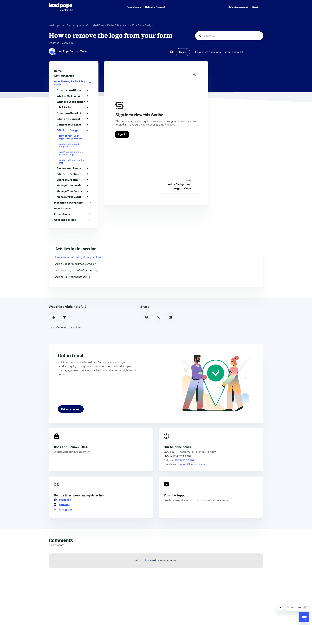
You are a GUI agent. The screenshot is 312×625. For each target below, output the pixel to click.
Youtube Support (176, 495)
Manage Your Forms (69, 191)
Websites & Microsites (68, 202)
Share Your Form (67, 179)
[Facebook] (146, 317)
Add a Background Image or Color (69, 145)
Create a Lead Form (69, 90)
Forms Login (134, 7)
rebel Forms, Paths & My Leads (110, 25)
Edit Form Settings (69, 174)
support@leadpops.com (192, 464)
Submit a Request (155, 7)
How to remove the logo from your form (70, 137)
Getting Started (64, 75)
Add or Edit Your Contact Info (72, 161)
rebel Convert (63, 208)
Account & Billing (65, 219)
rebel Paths (64, 107)
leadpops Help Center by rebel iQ (68, 25)
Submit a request (238, 7)
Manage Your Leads (69, 185)
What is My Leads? (68, 96)
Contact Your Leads (69, 124)
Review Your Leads (69, 168)
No (64, 317)
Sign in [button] (255, 7)
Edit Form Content (68, 118)
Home (58, 70)
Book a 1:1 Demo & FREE (71, 447)
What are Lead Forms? (71, 101)
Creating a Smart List (70, 113)
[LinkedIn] (170, 317)
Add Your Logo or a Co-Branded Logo (71, 153)
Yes (53, 317)
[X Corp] (158, 317)
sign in (148, 560)
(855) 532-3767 (184, 460)
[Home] (60, 7)
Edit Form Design (142, 25)
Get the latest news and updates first (79, 495)
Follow (183, 52)
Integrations (62, 214)
